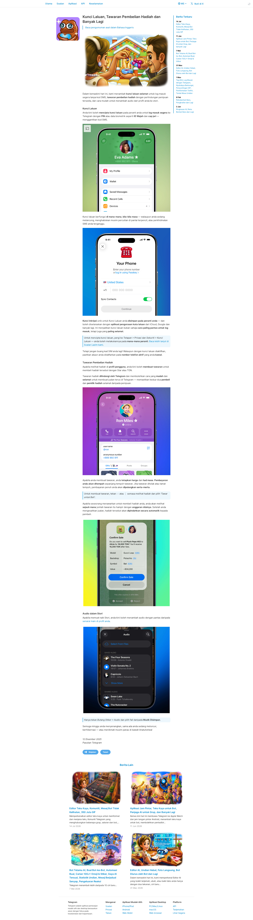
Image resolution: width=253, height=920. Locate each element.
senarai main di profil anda (96, 621)
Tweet (105, 752)
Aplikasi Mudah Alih (132, 902)
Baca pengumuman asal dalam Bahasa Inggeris (109, 27)
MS (183, 3)
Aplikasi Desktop (157, 902)
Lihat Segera (179, 913)
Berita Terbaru (184, 16)
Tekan (108, 913)
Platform (177, 902)
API (83, 3)
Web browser (155, 913)
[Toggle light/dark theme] (249, 3)
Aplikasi (72, 3)
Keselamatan (96, 3)
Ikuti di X (199, 3)
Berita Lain (126, 764)
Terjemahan (178, 909)
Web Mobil (127, 913)
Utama (48, 3)
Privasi (109, 909)
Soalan (60, 3)
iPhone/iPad (128, 906)
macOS (152, 909)
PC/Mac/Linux (156, 906)
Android (126, 909)
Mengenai (111, 902)
